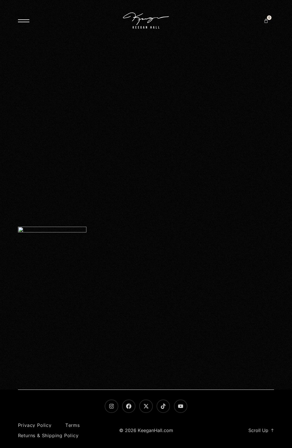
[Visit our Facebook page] (128, 406)
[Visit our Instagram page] (111, 406)
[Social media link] (146, 406)
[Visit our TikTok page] (163, 406)
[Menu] (23, 21)
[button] (266, 21)
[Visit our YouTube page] (180, 406)
